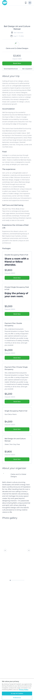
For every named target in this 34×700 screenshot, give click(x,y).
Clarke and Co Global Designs (18, 475)
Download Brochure (11, 69)
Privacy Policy (23, 689)
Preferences (17, 697)
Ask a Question (27, 69)
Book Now (17, 63)
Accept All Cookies (17, 693)
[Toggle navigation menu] (30, 3)
